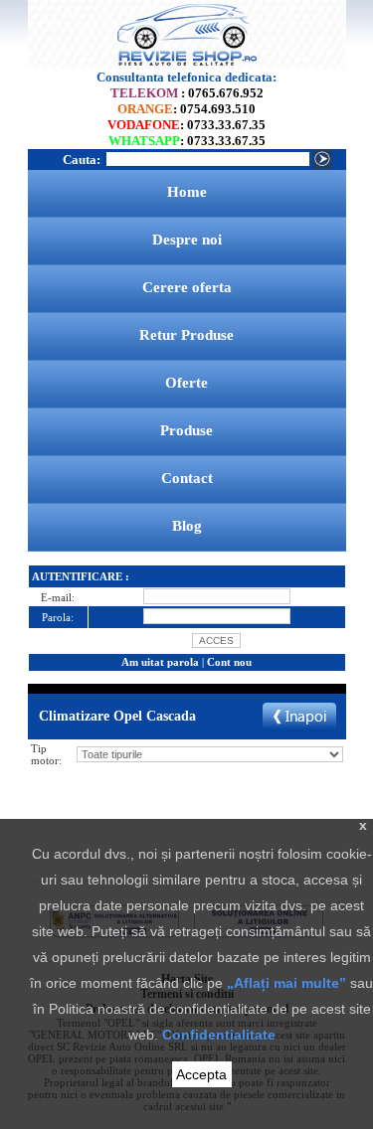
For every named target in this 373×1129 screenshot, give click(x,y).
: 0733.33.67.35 (186, 124)
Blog (187, 526)
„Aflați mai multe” (286, 983)
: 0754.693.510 (186, 108)
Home (187, 192)
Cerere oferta (187, 287)
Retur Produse (186, 335)
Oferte (186, 383)
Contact (187, 478)
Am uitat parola (160, 662)
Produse (186, 430)
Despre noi (187, 239)
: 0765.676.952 (187, 92)
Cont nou (229, 662)
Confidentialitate (219, 1035)
